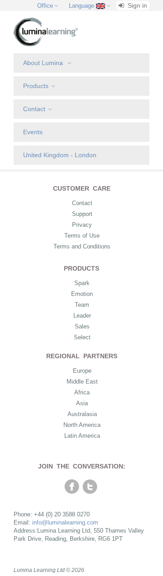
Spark (82, 283)
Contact (34, 108)
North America (82, 424)
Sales (82, 326)
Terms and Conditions (81, 246)
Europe (82, 370)
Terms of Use (82, 235)
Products (35, 85)
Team (82, 304)
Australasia (82, 414)
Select (82, 337)
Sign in (136, 5)
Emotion (82, 293)
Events (33, 132)
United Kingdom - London (59, 155)
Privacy (82, 224)
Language (81, 5)
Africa (82, 392)
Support (82, 214)
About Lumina (44, 62)
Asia (82, 403)
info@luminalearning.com (65, 522)
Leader (82, 315)
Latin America (82, 435)
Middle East (82, 381)
